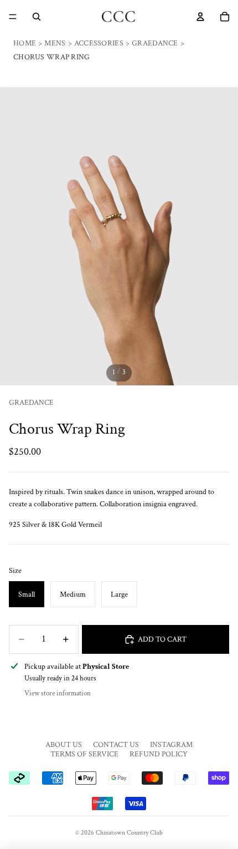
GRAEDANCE (31, 403)
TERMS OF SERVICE (84, 754)
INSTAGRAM (171, 745)
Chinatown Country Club (129, 832)
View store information (57, 693)
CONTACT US (116, 745)
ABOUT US (63, 745)
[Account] (200, 16)
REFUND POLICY (159, 754)
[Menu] (12, 16)
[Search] (36, 16)
